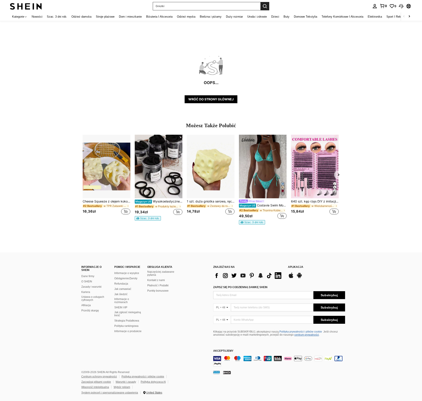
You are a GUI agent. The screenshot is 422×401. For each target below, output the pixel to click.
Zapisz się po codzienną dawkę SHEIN (240, 287)
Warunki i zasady (126, 381)
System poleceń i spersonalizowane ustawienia (109, 392)
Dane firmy (87, 276)
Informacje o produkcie (128, 331)
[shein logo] (26, 6)
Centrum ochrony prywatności (99, 376)
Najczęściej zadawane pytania (160, 273)
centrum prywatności (306, 334)
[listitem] (106, 177)
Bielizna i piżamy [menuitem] (211, 16)
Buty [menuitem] (286, 16)
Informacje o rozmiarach (121, 301)
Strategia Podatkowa (126, 320)
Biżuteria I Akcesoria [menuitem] (159, 16)
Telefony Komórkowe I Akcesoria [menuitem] (342, 16)
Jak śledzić (120, 294)
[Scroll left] (404, 16)
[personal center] (374, 6)
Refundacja (121, 283)
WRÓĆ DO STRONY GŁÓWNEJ (211, 99)
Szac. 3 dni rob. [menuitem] (57, 16)
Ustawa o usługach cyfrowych (92, 298)
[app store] (291, 277)
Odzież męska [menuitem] (186, 16)
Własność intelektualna (95, 387)
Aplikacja (295, 267)
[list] (248, 275)
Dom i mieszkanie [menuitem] (130, 16)
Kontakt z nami (156, 280)
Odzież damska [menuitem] (81, 16)
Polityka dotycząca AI (153, 381)
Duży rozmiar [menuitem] (234, 16)
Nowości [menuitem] (37, 16)
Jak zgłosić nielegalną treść (127, 314)
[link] (383, 6)
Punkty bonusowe (158, 290)
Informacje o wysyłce (126, 273)
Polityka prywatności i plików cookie (300, 331)
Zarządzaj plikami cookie (96, 381)
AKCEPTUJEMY (223, 350)
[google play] (299, 277)
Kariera (85, 292)
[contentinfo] (279, 361)
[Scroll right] (409, 16)
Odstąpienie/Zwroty (125, 278)
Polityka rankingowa (126, 325)
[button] (401, 6)
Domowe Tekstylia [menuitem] (305, 16)
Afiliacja (86, 305)
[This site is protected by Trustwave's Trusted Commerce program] (216, 372)
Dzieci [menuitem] (275, 16)
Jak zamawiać (122, 289)
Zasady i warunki (91, 286)
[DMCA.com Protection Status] (227, 372)
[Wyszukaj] (264, 6)
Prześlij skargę (90, 310)
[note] (148, 218)
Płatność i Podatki (158, 285)
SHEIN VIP (120, 307)
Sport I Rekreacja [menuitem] (397, 16)
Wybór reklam (122, 387)
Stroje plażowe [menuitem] (105, 16)
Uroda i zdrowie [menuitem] (257, 16)
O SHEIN (86, 281)
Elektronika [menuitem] (375, 16)
